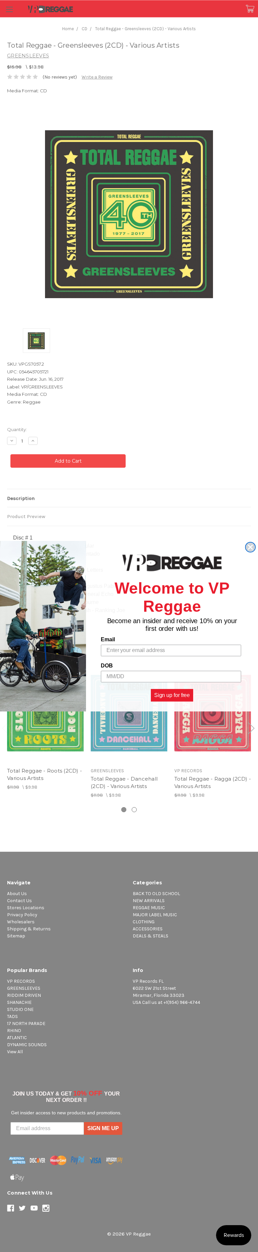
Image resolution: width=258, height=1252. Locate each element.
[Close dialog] (251, 547)
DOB (107, 665)
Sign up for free (172, 695)
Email (108, 639)
